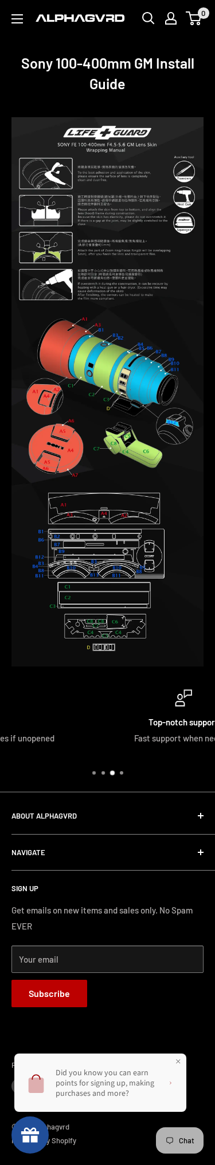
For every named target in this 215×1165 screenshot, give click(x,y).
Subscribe (49, 993)
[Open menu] (17, 18)
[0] (194, 18)
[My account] (171, 18)
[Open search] (148, 18)
